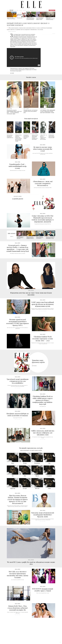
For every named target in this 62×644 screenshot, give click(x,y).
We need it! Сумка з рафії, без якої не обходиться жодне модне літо (31, 563)
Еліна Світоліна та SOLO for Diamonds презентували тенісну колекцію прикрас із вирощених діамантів (43, 219)
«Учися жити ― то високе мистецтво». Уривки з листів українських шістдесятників (43, 137)
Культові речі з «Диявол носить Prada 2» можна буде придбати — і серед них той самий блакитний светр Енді (17, 248)
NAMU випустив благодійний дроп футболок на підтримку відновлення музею (42, 304)
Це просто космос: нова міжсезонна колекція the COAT (42, 149)
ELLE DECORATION (32, 10)
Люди (28, 10)
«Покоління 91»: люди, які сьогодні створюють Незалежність (42, 183)
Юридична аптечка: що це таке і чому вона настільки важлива (31, 294)
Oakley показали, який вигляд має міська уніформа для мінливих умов (42, 433)
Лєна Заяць (18, 419)
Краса (17, 10)
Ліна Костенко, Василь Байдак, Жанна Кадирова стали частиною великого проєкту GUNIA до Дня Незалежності (17, 499)
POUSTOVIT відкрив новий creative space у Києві (42, 590)
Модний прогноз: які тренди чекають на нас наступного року (30, 111)
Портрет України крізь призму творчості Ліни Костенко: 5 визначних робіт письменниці (35, 137)
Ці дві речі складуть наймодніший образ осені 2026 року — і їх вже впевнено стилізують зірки (14, 111)
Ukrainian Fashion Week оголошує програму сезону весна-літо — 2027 (42, 339)
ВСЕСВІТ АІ (36, 10)
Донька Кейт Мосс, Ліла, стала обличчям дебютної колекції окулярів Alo (18, 608)
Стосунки (20, 10)
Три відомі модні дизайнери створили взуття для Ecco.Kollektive (17, 381)
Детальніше (34, 365)
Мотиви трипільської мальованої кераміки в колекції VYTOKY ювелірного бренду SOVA (17, 322)
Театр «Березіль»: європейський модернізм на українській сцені (10, 136)
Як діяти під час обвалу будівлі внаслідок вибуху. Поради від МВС (52, 136)
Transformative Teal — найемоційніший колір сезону (17, 166)
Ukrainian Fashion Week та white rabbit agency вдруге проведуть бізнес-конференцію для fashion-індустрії (42, 400)
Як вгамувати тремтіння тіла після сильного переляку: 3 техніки (26, 137)
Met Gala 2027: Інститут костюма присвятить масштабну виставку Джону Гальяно (17, 574)
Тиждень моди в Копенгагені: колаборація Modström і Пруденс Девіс (42, 515)
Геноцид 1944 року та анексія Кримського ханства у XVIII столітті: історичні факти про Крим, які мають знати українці (18, 138)
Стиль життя (24, 10)
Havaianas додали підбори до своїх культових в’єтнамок (18, 414)
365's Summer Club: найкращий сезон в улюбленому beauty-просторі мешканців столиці (47, 111)
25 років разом (17, 199)
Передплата (51, 10)
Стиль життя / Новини (18, 196)
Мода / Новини (42, 144)
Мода (15, 10)
